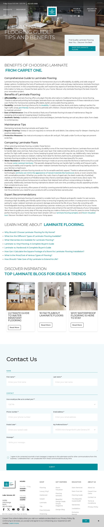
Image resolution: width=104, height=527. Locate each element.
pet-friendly (24, 108)
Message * (10, 437)
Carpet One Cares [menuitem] (92, 492)
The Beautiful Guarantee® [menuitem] (77, 500)
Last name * (57, 377)
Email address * (58, 412)
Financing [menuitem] (43, 514)
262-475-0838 (33, 4)
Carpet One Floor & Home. (17, 514)
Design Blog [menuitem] (60, 509)
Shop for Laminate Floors (80, 48)
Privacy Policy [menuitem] (93, 507)
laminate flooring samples (67, 213)
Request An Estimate (92, 10)
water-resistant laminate (23, 163)
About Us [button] (7, 15)
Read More (14, 327)
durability (45, 105)
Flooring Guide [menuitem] (77, 495)
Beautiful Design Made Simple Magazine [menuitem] (60, 502)
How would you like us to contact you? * (20, 399)
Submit (52, 467)
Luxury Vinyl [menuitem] (44, 491)
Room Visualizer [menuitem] (59, 489)
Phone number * (12, 412)
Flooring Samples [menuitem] (59, 495)
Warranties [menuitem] (76, 505)
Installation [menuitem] (76, 508)
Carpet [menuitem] (42, 499)
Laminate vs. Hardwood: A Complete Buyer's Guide (27, 248)
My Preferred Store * (60, 424)
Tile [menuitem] (41, 506)
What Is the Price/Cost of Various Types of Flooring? (28, 255)
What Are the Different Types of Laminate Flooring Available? (32, 236)
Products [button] (7, 9)
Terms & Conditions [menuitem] (92, 502)
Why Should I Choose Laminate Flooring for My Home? (29, 232)
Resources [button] (21, 9)
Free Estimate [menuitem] (45, 510)
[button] (71, 16)
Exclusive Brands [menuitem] (75, 513)
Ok (86, 521)
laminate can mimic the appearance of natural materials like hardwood (45, 173)
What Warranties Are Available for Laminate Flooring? (29, 240)
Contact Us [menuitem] (92, 497)
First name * (10, 377)
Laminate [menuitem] (43, 503)
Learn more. (14, 523)
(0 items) (79, 16)
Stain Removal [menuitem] (77, 487)
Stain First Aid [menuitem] (77, 491)
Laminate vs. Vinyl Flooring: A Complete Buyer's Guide (29, 244)
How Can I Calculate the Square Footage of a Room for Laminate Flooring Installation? (44, 251)
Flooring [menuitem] (43, 487)
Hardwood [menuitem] (43, 495)
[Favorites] (75, 16)
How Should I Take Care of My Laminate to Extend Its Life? (31, 259)
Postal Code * (11, 424)
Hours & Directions (76, 10)
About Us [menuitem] (91, 487)
